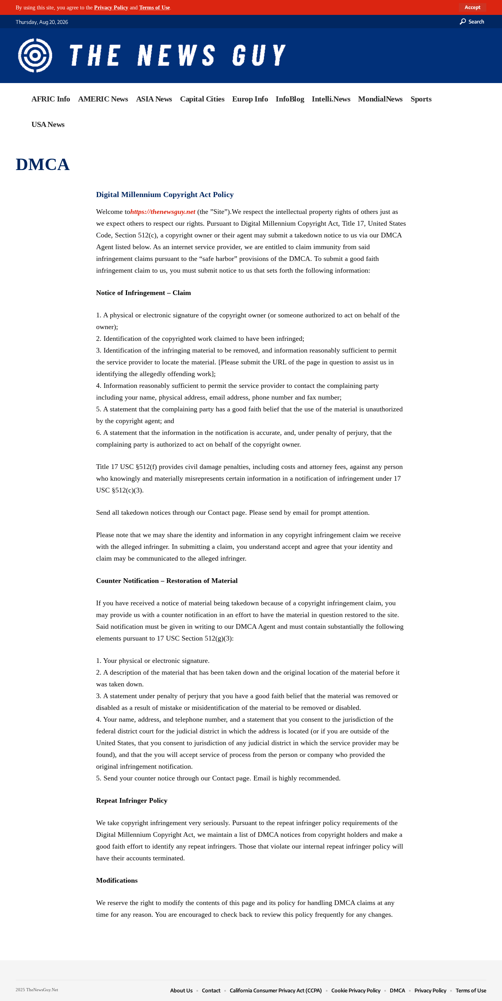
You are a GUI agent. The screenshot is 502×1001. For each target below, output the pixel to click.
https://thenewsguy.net (162, 211)
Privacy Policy (111, 7)
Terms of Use (154, 7)
